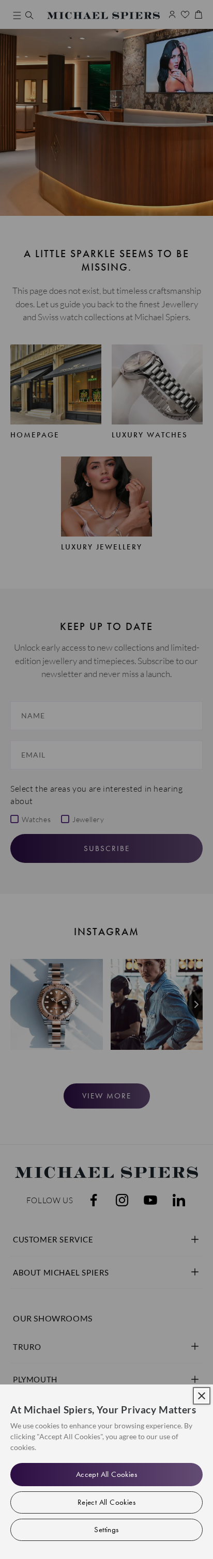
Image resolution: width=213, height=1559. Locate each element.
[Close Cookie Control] (201, 1396)
